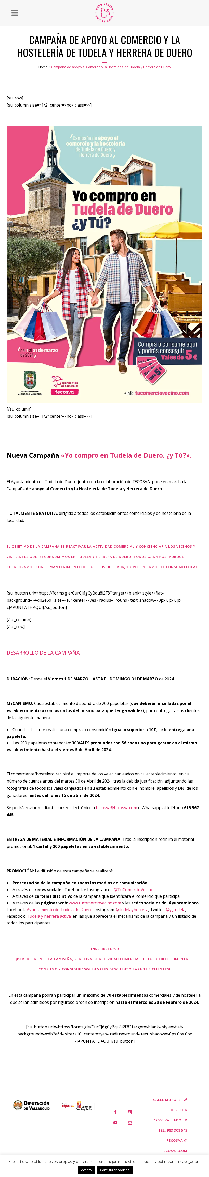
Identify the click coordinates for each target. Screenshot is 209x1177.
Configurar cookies (114, 1170)
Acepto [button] (86, 1170)
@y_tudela (175, 909)
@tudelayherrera (132, 909)
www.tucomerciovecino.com (95, 903)
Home (43, 67)
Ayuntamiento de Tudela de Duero (60, 909)
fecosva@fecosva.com (116, 807)
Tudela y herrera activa (49, 916)
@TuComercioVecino (133, 889)
